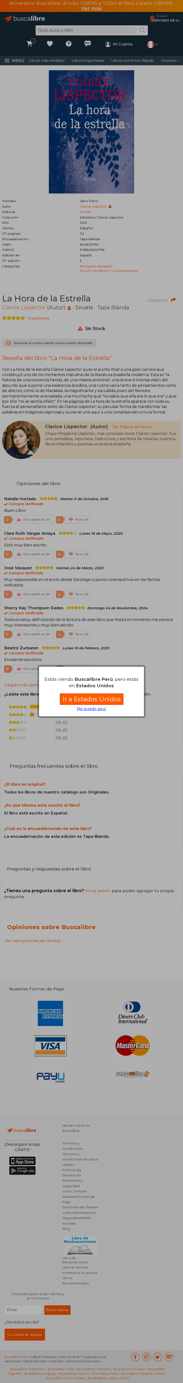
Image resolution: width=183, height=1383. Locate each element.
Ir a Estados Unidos (91, 699)
